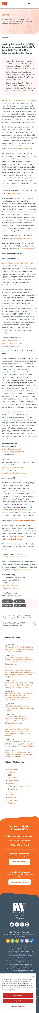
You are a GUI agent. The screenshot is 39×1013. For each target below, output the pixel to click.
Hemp (10, 792)
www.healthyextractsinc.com (12, 340)
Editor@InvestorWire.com (11, 588)
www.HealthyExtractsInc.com (20, 238)
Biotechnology (13, 769)
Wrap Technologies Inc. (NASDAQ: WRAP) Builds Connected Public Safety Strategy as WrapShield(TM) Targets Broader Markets (19, 660)
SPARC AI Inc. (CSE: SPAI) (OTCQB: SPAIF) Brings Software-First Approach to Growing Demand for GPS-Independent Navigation (19, 673)
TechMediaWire (13, 800)
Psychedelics (12, 797)
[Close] (33, 976)
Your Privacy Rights (18, 1006)
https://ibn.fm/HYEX (27, 249)
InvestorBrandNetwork (12, 596)
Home (5, 31)
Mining (10, 795)
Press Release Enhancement (24, 521)
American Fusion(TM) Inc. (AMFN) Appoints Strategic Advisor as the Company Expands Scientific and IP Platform (17, 732)
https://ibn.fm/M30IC (21, 149)
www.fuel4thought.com (10, 346)
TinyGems (11, 803)
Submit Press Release (19, 862)
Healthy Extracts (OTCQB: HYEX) (13, 100)
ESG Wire (11, 783)
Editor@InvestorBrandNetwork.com (14, 473)
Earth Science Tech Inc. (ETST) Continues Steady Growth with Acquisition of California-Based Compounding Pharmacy (16, 719)
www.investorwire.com (10, 586)
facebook (17, 924)
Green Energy (13, 789)
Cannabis (11, 772)
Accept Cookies (18, 995)
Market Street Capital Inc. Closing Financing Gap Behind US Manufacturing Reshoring (19, 708)
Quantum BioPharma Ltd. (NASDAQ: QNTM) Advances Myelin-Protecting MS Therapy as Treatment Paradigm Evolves (19, 744)
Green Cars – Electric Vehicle (18, 786)
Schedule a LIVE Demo (19, 882)
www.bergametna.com (10, 343)
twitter (12, 924)
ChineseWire (12, 778)
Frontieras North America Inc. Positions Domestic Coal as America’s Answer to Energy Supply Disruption (19, 649)
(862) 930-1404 (19, 845)
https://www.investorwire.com (16, 557)
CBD (9, 775)
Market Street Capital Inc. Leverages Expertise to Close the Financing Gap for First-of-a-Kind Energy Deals (19, 754)
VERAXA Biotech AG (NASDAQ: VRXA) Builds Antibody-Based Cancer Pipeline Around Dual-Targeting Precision (19, 685)
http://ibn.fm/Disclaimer (21, 570)
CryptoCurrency (13, 781)
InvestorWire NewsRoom (16, 31)
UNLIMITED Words (12, 510)
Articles (28, 31)
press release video (14, 193)
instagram (27, 924)
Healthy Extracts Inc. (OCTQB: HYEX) (15, 263)
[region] (18, 993)
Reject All (18, 1001)
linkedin (22, 924)
